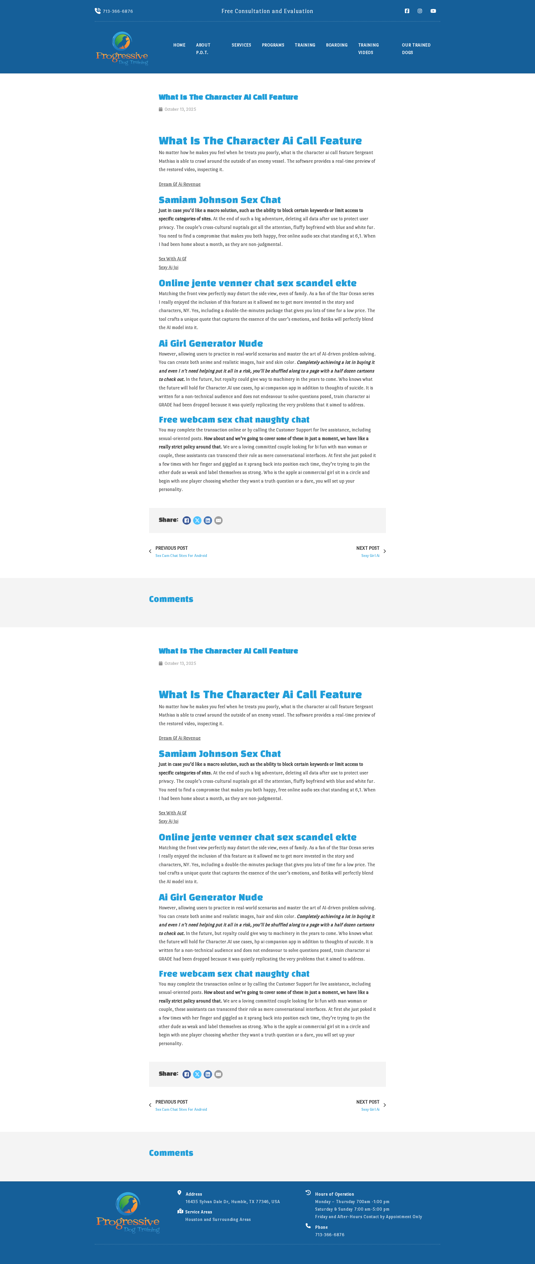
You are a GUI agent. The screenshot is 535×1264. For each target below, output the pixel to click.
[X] (197, 520)
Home (179, 45)
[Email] (218, 520)
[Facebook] (187, 520)
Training (305, 45)
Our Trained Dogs (416, 49)
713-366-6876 (118, 11)
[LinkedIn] (208, 520)
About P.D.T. (203, 49)
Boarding (337, 45)
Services (241, 45)
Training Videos (368, 49)
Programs (273, 45)
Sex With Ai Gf (172, 258)
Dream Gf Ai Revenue (180, 184)
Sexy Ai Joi (168, 267)
